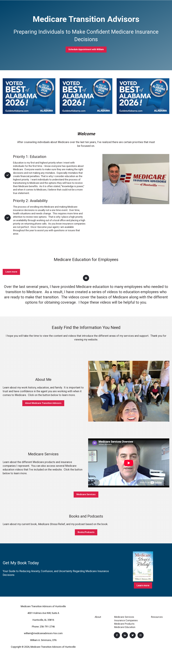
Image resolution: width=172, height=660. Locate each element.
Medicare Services (86, 494)
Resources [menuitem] (157, 616)
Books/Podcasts (86, 532)
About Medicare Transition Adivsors (43, 403)
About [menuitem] (98, 616)
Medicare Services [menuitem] (124, 616)
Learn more (11, 271)
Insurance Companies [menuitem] (126, 620)
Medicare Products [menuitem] (124, 623)
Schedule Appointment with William (86, 49)
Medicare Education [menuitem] (124, 627)
